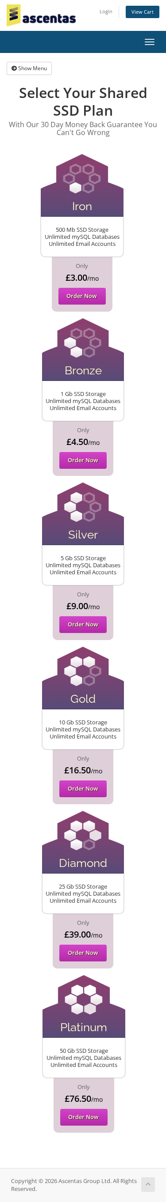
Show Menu (32, 68)
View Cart (142, 11)
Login (106, 11)
